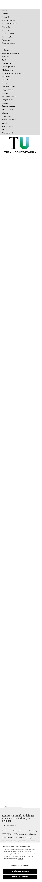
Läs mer (20, 858)
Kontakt (5, 10)
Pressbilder (6, 17)
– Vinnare (5, 50)
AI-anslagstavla (7, 133)
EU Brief (5, 123)
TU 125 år (5, 30)
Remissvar (14, 826)
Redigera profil (7, 100)
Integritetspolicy (8, 33)
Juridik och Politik (8, 126)
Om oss (5, 14)
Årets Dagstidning (8, 43)
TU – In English (7, 37)
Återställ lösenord (8, 106)
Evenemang (6, 40)
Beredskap (6, 77)
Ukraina (5, 113)
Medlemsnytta (7, 70)
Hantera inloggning (9, 96)
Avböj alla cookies (20, 871)
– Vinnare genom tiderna (10, 53)
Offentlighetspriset (9, 67)
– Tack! (4, 47)
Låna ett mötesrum (8, 86)
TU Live (5, 60)
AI (3, 129)
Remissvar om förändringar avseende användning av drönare (18, 818)
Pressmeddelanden (9, 20)
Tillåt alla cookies (20, 877)
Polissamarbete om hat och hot (13, 73)
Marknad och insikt (9, 120)
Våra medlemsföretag (9, 23)
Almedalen (5, 57)
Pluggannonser (7, 90)
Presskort (5, 83)
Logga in (5, 93)
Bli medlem (6, 80)
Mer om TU (6, 27)
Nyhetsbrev (6, 116)
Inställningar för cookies (20, 865)
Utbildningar (6, 63)
